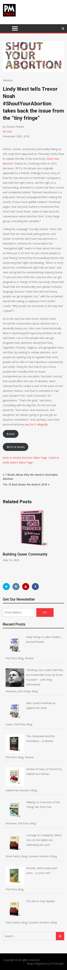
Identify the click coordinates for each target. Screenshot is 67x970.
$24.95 (11, 434)
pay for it (30, 424)
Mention (8, 80)
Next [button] (63, 542)
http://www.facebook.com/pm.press (35, 586)
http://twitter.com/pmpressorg (6, 586)
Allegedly (42, 424)
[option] (33, 535)
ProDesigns (57, 963)
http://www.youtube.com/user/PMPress (25, 586)
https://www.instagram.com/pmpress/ (16, 586)
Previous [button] (30, 542)
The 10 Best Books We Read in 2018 (25, 484)
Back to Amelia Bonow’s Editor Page (25, 457)
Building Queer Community (25, 554)
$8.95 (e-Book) (16, 447)
